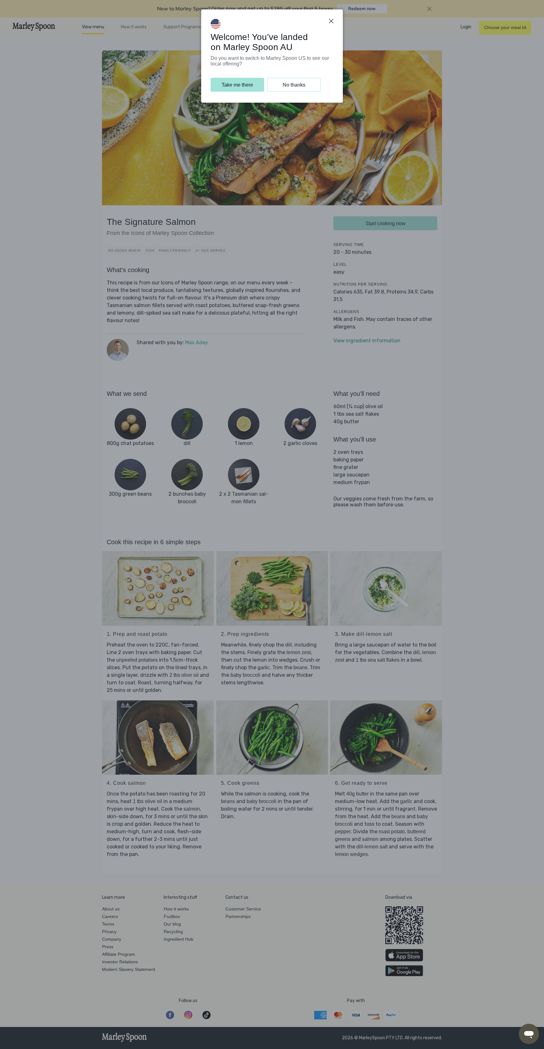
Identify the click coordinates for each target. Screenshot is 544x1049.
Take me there (237, 85)
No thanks (294, 85)
